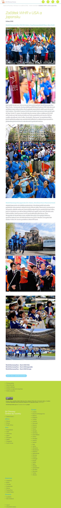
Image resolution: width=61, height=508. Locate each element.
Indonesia (9, 433)
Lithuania (35, 448)
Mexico (8, 488)
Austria (34, 412)
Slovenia (34, 471)
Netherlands (35, 453)
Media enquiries (10, 391)
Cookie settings (10, 387)
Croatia (34, 419)
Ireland (34, 442)
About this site (10, 385)
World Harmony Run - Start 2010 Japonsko (19, 367)
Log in (8, 505)
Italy (33, 444)
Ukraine (34, 475)
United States (10, 492)
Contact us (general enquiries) (14, 389)
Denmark (34, 423)
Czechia (34, 421)
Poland (34, 457)
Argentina (9, 480)
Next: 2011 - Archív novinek (16, 375)
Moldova (34, 451)
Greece (34, 436)
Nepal (8, 439)
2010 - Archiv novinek (31, 5)
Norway (34, 455)
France (34, 429)
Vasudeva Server (22, 404)
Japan (8, 435)
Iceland (34, 440)
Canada (8, 484)
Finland (34, 427)
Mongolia (9, 437)
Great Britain (35, 434)
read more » (41, 402)
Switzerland (35, 467)
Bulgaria (34, 417)
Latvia (34, 446)
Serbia (34, 462)
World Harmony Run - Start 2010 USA (18, 365)
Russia (34, 460)
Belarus (34, 415)
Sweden (34, 466)
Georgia (34, 431)
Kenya (8, 423)
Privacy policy (10, 383)
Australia (8, 497)
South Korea (9, 443)
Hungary (34, 438)
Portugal (34, 458)
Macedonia (35, 450)
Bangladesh (9, 430)
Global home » (10, 416)
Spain (34, 464)
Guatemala (9, 486)
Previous (9, 380)
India (7, 431)
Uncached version (11, 507)
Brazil (7, 482)
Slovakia (34, 469)
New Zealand (10, 498)
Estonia (34, 425)
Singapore (9, 441)
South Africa (9, 425)
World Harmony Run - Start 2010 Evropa (18, 369)
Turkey (34, 473)
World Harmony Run (46, 105)
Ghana (8, 421)
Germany (34, 433)
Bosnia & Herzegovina (38, 413)
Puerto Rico (9, 490)
